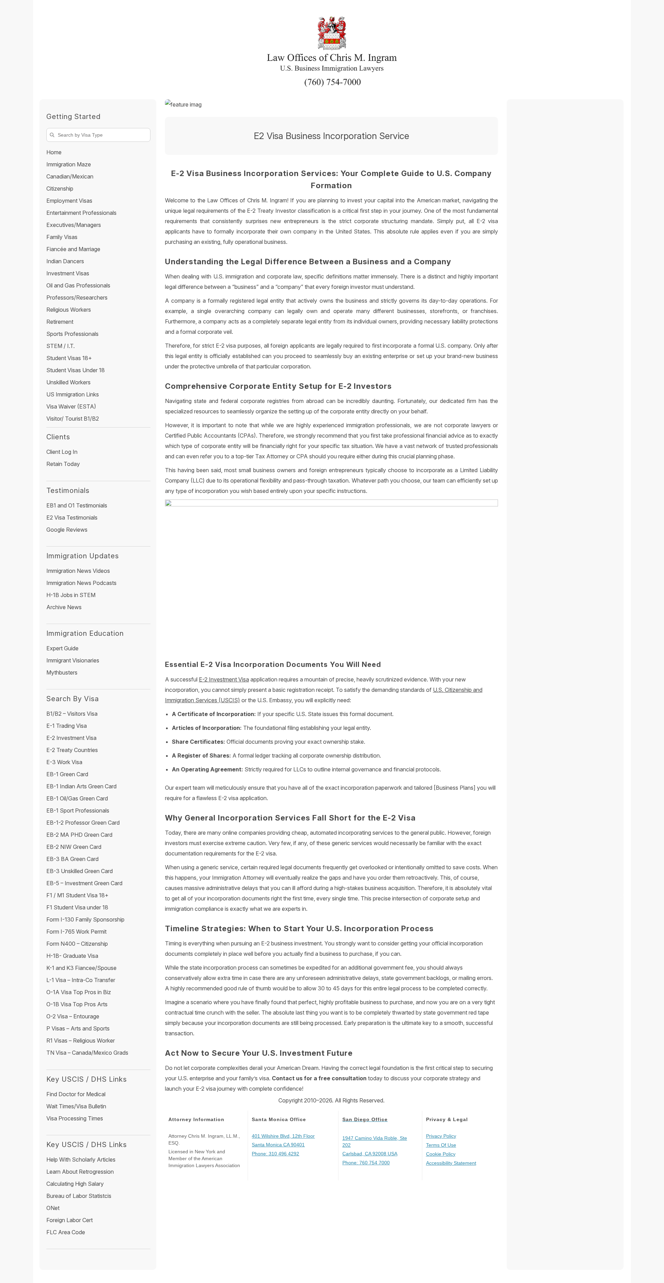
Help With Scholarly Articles (81, 1159)
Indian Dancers (65, 261)
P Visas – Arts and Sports (78, 1028)
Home (54, 152)
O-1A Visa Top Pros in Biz (78, 992)
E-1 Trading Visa (66, 725)
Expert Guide (62, 648)
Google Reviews (66, 529)
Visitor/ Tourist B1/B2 (72, 418)
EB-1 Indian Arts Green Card (81, 786)
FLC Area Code (65, 1232)
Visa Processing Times (74, 1118)
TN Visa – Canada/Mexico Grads (87, 1052)
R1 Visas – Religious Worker (80, 1040)
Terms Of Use (441, 1145)
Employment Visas (69, 200)
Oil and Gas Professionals (78, 285)
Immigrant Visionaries (72, 660)
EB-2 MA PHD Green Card (79, 834)
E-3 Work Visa (64, 762)
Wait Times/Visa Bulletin (76, 1106)
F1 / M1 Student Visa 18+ (77, 895)
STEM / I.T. (60, 345)
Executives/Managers (73, 224)
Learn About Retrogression (80, 1171)
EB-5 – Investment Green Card (84, 883)
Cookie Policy (440, 1154)
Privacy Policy (441, 1136)
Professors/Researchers (77, 297)
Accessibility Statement (451, 1163)
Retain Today (63, 463)
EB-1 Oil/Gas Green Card (77, 798)
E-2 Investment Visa (224, 679)
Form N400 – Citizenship (77, 943)
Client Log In (61, 451)
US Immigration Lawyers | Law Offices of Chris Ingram (332, 46)
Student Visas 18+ (69, 358)
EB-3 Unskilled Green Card (79, 871)
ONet (52, 1207)
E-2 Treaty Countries (72, 749)
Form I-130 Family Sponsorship (85, 919)
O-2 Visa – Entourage (72, 1016)
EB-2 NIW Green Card (73, 846)
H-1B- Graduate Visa (72, 955)
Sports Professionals (72, 333)
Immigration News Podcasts (81, 582)
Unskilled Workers (68, 382)
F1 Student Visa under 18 (77, 907)
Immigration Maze (68, 164)
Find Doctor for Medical (75, 1094)
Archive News (64, 607)
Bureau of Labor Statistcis (78, 1195)
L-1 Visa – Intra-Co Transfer (80, 980)
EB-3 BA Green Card (72, 858)
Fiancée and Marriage (73, 249)
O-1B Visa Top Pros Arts (77, 1004)
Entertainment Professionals (81, 212)
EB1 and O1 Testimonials (76, 505)
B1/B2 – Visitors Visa (72, 713)
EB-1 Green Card (67, 774)
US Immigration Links (72, 394)
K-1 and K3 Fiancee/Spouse (81, 967)
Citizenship (59, 188)
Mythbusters (61, 672)
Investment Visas (67, 273)
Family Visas (61, 236)
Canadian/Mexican (69, 176)
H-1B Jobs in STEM (70, 595)
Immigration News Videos (78, 570)
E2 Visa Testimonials (72, 517)
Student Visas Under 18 (75, 370)
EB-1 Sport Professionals (77, 810)
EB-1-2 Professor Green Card (83, 822)
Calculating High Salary (75, 1183)
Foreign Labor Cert (69, 1220)
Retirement (59, 321)
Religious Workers (68, 309)
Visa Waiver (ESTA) (71, 406)
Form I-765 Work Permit (76, 931)
